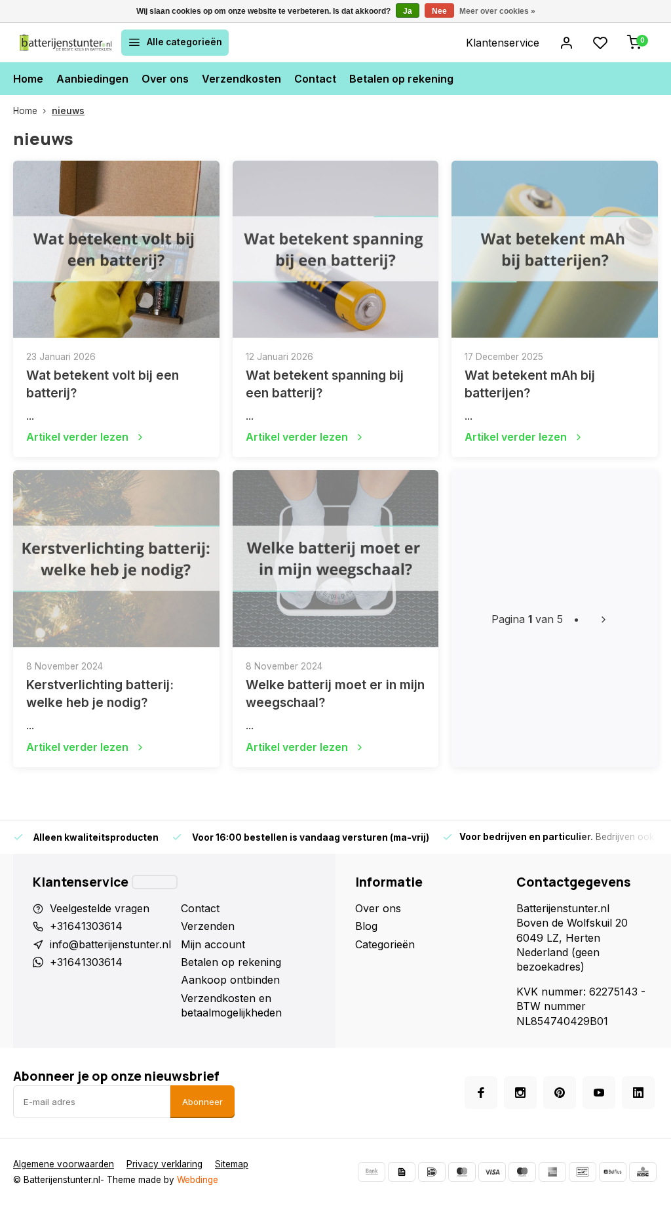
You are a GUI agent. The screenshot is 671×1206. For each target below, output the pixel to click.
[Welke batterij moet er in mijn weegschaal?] (336, 558)
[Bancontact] (582, 1172)
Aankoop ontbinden (230, 979)
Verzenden (208, 926)
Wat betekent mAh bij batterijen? (530, 384)
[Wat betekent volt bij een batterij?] (116, 249)
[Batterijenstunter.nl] (65, 42)
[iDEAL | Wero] (432, 1172)
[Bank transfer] (371, 1172)
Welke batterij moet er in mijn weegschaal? (335, 693)
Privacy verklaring (164, 1164)
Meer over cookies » (497, 11)
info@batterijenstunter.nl (110, 944)
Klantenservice (502, 42)
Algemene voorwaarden (63, 1164)
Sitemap (231, 1164)
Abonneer (202, 1101)
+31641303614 (86, 926)
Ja (407, 11)
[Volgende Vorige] (604, 618)
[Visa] (492, 1172)
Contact (315, 78)
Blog (366, 926)
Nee (439, 11)
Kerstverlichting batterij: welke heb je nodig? (100, 693)
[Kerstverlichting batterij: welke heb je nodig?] (116, 558)
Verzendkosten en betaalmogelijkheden (231, 1005)
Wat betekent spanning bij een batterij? (325, 384)
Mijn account (213, 944)
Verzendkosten (241, 78)
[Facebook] (481, 1092)
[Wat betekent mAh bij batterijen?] (554, 249)
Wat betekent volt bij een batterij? (102, 384)
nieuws (68, 111)
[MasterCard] (462, 1172)
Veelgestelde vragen (99, 908)
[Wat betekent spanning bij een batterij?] (336, 249)
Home (28, 78)
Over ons (165, 78)
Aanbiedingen (92, 78)
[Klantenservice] (155, 882)
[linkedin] (638, 1092)
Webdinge (197, 1180)
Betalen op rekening (401, 78)
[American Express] (552, 1172)
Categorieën (385, 944)
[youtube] (599, 1092)
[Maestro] (522, 1172)
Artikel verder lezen (77, 436)
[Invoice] (401, 1172)
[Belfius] (612, 1172)
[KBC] (643, 1172)
